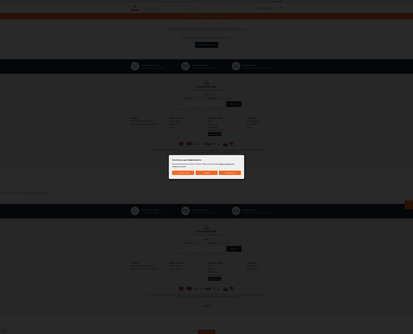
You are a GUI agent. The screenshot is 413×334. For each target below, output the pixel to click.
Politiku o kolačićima (226, 164)
